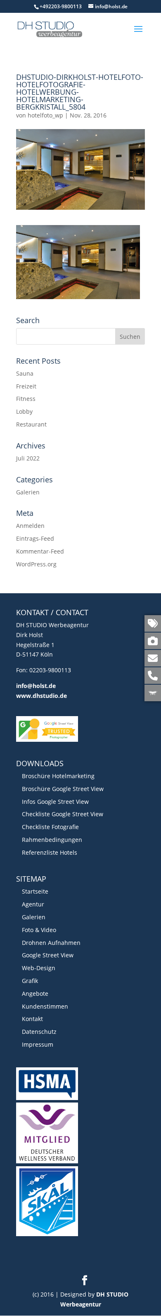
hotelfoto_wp (45, 115)
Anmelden (30, 526)
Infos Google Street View (55, 801)
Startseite (35, 891)
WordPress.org (36, 564)
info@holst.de (36, 686)
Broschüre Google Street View (63, 789)
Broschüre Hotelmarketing (58, 776)
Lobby (24, 411)
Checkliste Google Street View (62, 814)
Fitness (26, 399)
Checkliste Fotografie (50, 827)
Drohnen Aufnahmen (51, 943)
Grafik (30, 981)
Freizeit (26, 386)
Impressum (37, 1044)
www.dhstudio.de (41, 696)
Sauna (24, 373)
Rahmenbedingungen (52, 840)
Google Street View (47, 955)
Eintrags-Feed (35, 538)
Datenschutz (39, 1032)
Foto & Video (39, 930)
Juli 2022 (28, 458)
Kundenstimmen (45, 1006)
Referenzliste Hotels (49, 852)
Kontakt (32, 1019)
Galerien (28, 492)
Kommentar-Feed (40, 551)
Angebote (35, 993)
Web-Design (38, 968)
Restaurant (31, 424)
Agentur (33, 904)
